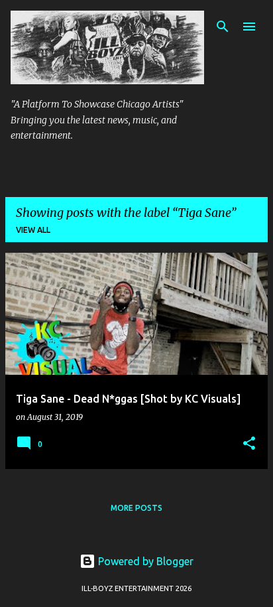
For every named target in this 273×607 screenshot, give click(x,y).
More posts (136, 508)
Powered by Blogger (144, 561)
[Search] (223, 26)
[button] (249, 444)
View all (33, 230)
